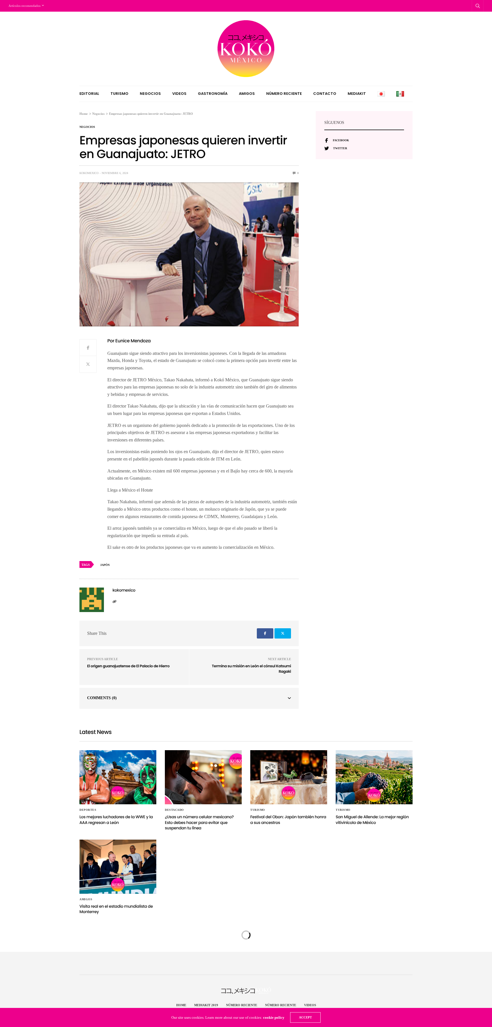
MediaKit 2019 (206, 1005)
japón (105, 564)
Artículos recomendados (24, 5)
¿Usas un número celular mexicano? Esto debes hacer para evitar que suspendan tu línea (199, 822)
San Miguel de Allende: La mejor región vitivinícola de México (372, 819)
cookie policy (273, 1017)
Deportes (87, 810)
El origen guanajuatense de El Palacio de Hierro (128, 666)
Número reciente (284, 93)
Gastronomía (212, 93)
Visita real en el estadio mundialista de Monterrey (116, 909)
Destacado (174, 810)
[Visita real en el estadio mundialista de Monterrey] (117, 867)
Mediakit (357, 93)
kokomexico (89, 173)
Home (181, 1005)
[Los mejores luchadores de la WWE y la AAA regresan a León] (117, 777)
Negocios (150, 93)
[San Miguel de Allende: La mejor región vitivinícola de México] (374, 777)
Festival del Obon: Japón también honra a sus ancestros (288, 819)
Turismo (119, 93)
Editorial (89, 93)
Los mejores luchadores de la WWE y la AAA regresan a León (116, 819)
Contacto (324, 93)
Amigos (247, 93)
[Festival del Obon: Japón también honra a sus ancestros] (288, 777)
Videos (179, 93)
